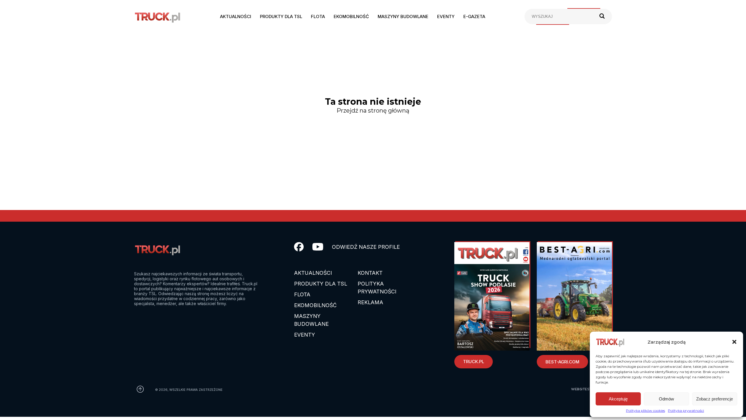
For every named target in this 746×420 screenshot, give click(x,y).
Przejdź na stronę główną (373, 110)
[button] (734, 342)
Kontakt (370, 273)
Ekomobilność (351, 16)
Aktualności (235, 16)
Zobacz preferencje (714, 398)
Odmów (666, 398)
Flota (318, 16)
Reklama (370, 302)
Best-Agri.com (562, 362)
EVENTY (304, 335)
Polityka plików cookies (645, 410)
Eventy (446, 16)
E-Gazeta (474, 16)
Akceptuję (618, 398)
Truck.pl (473, 361)
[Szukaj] (602, 16)
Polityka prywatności (686, 410)
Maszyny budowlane (403, 16)
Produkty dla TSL (281, 16)
